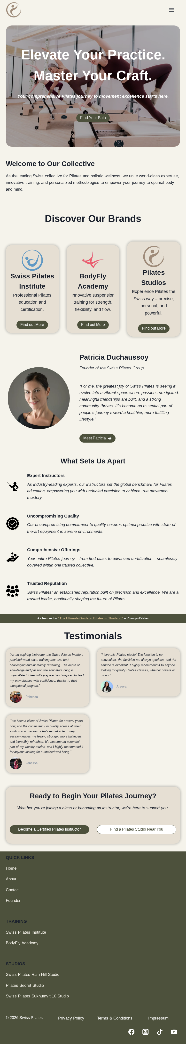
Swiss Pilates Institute (26, 932)
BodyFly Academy (22, 943)
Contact (13, 890)
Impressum (158, 1018)
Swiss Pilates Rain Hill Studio (32, 974)
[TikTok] (160, 1032)
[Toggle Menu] (173, 10)
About (11, 879)
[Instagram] (146, 1032)
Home (11, 868)
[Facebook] (131, 1032)
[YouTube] (174, 1032)
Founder (13, 900)
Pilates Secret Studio (25, 985)
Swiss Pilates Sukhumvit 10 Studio (37, 996)
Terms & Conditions (114, 1018)
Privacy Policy (71, 1018)
